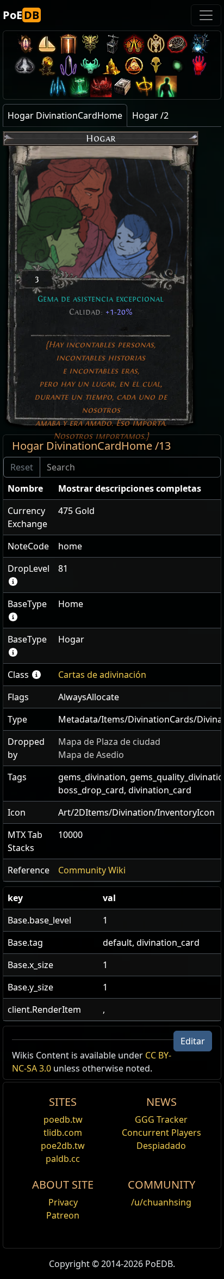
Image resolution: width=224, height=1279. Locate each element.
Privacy (63, 1202)
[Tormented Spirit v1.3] (79, 86)
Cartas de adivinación (102, 675)
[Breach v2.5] (199, 65)
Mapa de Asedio (91, 755)
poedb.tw (63, 1119)
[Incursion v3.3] (134, 65)
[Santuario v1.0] (144, 86)
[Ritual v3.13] (155, 43)
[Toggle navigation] (206, 15)
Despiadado (161, 1146)
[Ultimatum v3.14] (134, 43)
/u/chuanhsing (161, 1202)
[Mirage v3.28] (25, 43)
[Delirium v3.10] (25, 65)
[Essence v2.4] (58, 86)
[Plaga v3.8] (47, 65)
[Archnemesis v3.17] (90, 43)
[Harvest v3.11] (199, 43)
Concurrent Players (161, 1133)
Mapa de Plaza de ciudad (109, 742)
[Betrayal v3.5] (90, 65)
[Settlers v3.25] (47, 43)
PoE (21, 15)
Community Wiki (92, 870)
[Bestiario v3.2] (155, 65)
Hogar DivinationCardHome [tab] (65, 115)
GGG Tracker (161, 1119)
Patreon (62, 1215)
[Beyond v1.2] (101, 86)
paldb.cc (63, 1159)
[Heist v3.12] (177, 43)
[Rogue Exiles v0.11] (166, 86)
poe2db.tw (63, 1146)
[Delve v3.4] (112, 65)
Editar (193, 1041)
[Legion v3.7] (68, 65)
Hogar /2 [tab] (150, 115)
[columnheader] (28, 489)
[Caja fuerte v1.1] (123, 86)
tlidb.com (62, 1133)
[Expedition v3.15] (112, 43)
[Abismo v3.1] (177, 65)
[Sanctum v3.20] (68, 43)
